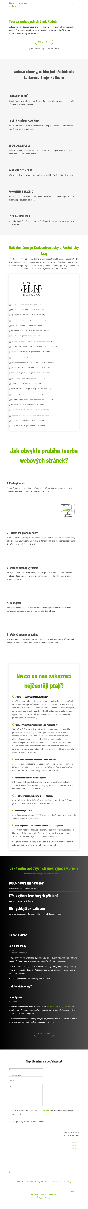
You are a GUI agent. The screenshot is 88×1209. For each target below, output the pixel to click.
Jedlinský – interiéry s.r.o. (56, 1006)
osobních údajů (44, 1110)
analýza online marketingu (62, 537)
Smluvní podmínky (49, 1194)
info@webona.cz (42, 1181)
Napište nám (44, 41)
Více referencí (44, 1033)
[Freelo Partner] (44, 1198)
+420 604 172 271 (24, 1181)
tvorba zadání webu (37, 537)
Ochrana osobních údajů (61, 1181)
